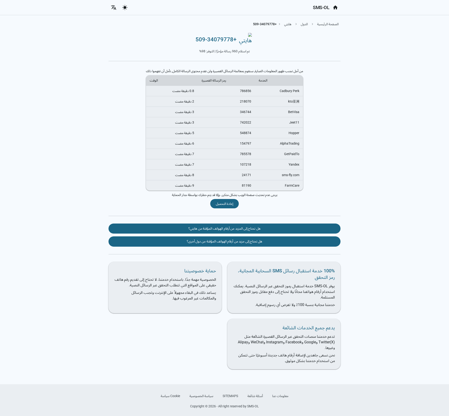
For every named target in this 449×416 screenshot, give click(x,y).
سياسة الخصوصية (201, 396)
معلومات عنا (280, 396)
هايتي (287, 24)
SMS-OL (321, 7)
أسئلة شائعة (255, 396)
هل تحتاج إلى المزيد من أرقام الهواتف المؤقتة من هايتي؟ (224, 228)
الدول (304, 24)
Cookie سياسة (170, 396)
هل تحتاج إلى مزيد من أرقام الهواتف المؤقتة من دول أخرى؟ (224, 241)
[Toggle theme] (125, 7)
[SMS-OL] (335, 7)
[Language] (114, 7)
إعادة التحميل (224, 204)
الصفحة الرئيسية (328, 24)
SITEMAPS (230, 396)
